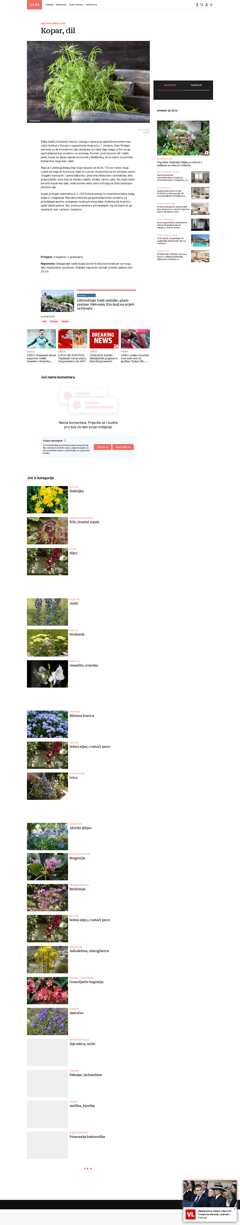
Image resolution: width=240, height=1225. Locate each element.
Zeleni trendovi (76, 4)
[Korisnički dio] (206, 4)
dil (45, 321)
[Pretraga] (202, 4)
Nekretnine (61, 4)
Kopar (55, 321)
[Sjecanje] (197, 4)
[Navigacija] (211, 4)
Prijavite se (102, 447)
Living (34, 4)
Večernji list (91, 4)
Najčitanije (170, 85)
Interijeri (50, 4)
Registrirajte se (123, 447)
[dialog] (210, 1201)
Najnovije (196, 85)
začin (65, 321)
